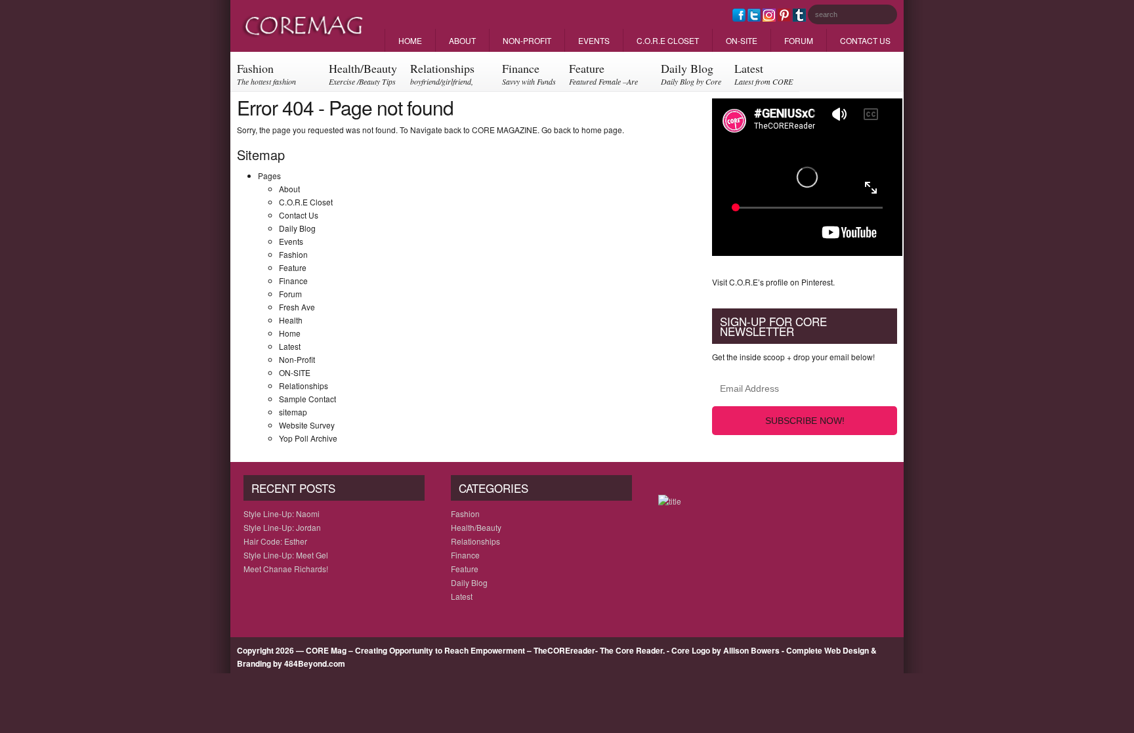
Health (291, 319)
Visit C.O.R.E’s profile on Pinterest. (773, 281)
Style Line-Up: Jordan (282, 527)
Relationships (442, 75)
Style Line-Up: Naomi (281, 513)
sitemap (293, 411)
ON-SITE (741, 40)
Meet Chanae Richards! (285, 568)
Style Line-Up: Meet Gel (285, 554)
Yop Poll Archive (308, 438)
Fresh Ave (297, 306)
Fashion (266, 75)
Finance (529, 73)
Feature (603, 75)
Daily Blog (691, 73)
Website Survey (307, 424)
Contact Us (865, 40)
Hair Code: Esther (275, 541)
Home (410, 40)
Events (594, 40)
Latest (763, 73)
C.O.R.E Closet (668, 40)
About (462, 40)
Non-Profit (527, 40)
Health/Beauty (363, 73)
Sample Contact (307, 398)
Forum (798, 40)
